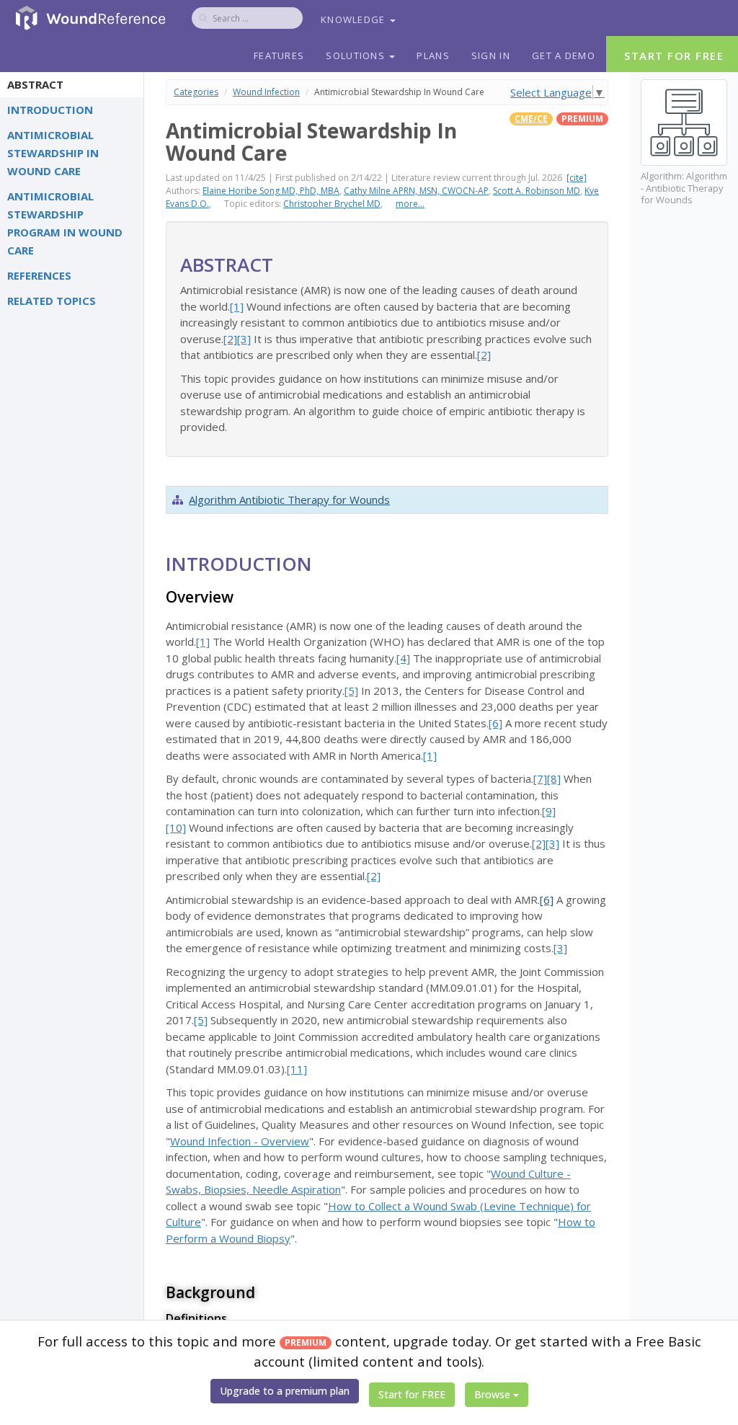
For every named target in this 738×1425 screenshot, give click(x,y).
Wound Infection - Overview (239, 1141)
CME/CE (531, 118)
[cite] (576, 178)
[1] (237, 306)
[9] (549, 811)
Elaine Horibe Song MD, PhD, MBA (271, 191)
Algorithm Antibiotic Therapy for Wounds (289, 499)
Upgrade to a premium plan (285, 1391)
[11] (297, 1069)
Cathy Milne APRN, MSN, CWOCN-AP (416, 191)
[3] (244, 339)
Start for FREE (411, 1394)
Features (279, 55)
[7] (540, 778)
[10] (176, 827)
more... (410, 203)
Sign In (490, 55)
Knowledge (354, 19)
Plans (433, 55)
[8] (554, 778)
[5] (351, 690)
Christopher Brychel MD (332, 203)
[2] (230, 339)
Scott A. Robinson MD (536, 191)
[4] (403, 658)
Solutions (357, 55)
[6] (495, 723)
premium (582, 118)
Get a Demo (563, 55)
